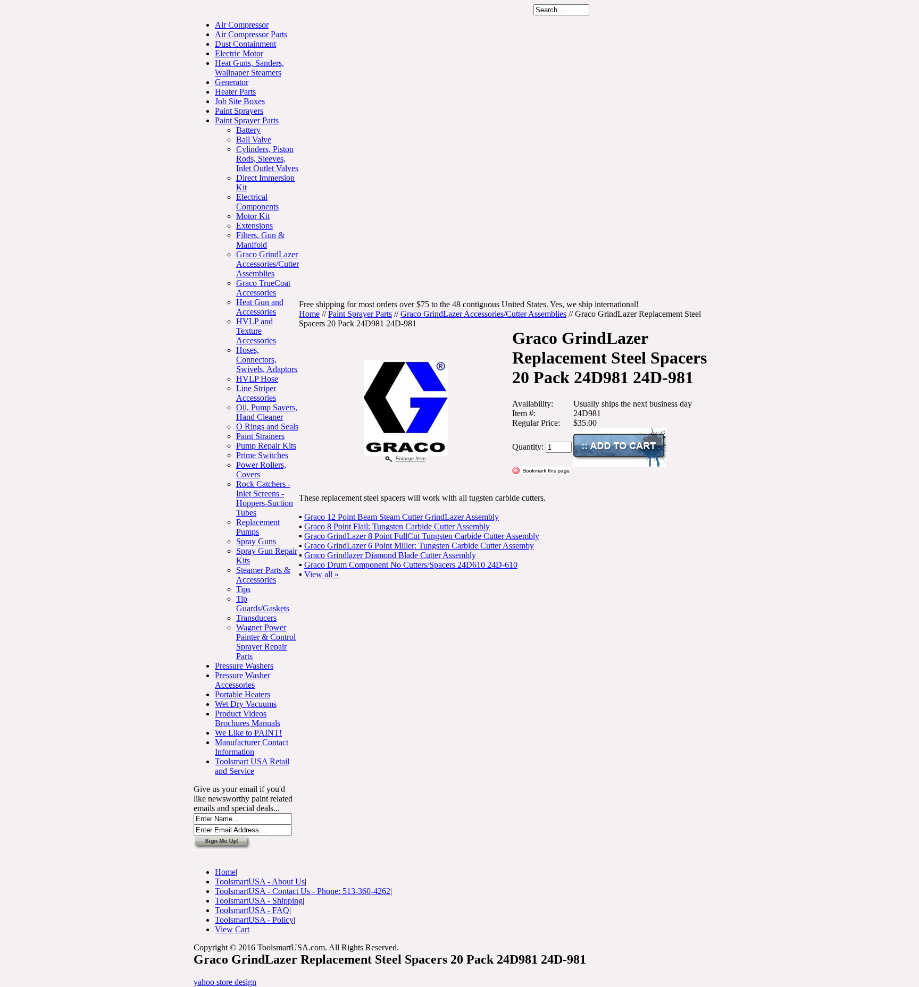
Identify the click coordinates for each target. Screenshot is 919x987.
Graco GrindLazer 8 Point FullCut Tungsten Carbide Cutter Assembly (421, 536)
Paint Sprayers (239, 110)
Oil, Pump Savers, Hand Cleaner (266, 412)
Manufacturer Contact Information (251, 747)
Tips (243, 589)
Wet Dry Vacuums (246, 703)
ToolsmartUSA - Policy (254, 919)
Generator (231, 82)
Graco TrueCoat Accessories (263, 288)
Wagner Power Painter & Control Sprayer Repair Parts (266, 642)
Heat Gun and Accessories (259, 307)
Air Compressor (242, 24)
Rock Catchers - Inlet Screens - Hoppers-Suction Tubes (264, 498)
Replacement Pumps (258, 527)
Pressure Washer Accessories (242, 680)
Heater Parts (235, 91)
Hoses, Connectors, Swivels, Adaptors (266, 359)
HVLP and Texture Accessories (256, 331)
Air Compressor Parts (251, 34)
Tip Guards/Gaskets (262, 603)
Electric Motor (239, 53)
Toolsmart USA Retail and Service (252, 766)
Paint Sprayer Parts (247, 120)
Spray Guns (256, 541)
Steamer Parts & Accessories (263, 575)
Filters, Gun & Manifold (260, 240)
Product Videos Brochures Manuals (247, 718)
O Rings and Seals (267, 426)
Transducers (256, 617)
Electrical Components (257, 201)
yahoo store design (225, 981)
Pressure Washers (244, 665)
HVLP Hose (257, 378)
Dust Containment (245, 43)
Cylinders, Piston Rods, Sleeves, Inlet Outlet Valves (267, 159)
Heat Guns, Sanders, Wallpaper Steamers (249, 67)
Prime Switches (262, 455)
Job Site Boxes (240, 101)
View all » (321, 574)
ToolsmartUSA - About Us (260, 881)
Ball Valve (253, 139)
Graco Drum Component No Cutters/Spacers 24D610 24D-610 (410, 564)
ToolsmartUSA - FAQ (252, 910)
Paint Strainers (260, 436)
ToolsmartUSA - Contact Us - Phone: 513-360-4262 (302, 891)
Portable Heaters (242, 694)
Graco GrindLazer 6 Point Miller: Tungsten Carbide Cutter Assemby (419, 545)
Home (309, 313)
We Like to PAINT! (248, 732)
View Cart (232, 929)
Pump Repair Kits (266, 445)
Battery (248, 129)
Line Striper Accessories (256, 393)
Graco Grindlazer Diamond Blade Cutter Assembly (390, 555)
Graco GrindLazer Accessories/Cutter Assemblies (267, 264)
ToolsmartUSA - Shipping (259, 900)
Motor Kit (253, 216)
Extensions (254, 225)
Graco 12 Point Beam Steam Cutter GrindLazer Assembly (401, 516)
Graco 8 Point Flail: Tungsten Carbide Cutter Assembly (397, 526)
